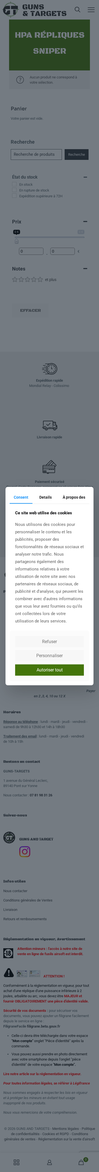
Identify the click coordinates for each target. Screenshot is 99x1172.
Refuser (49, 641)
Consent (21, 497)
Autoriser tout (50, 670)
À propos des (74, 497)
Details (45, 497)
